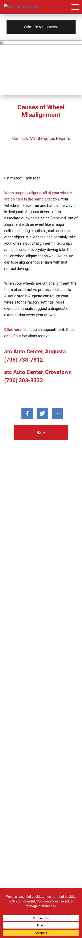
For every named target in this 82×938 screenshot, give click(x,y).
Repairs (63, 138)
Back (41, 432)
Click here (12, 329)
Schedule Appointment (41, 27)
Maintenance (42, 138)
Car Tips (20, 138)
